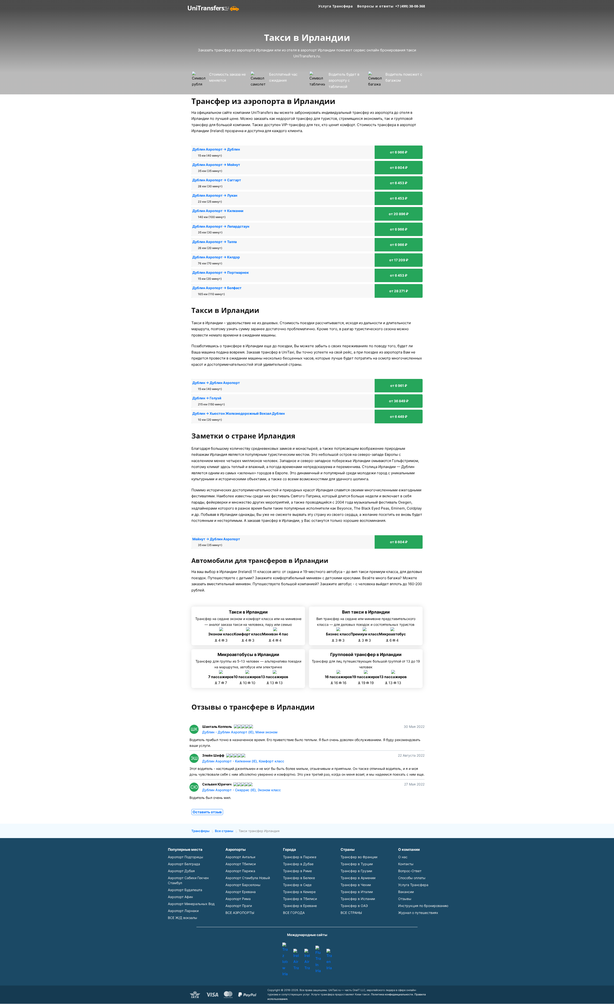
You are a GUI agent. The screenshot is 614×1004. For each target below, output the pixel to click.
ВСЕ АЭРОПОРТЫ (239, 913)
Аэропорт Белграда (184, 864)
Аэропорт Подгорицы (185, 857)
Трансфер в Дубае (298, 864)
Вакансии (406, 892)
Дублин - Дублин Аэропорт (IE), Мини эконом (239, 732)
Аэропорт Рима (238, 899)
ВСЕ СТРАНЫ (351, 913)
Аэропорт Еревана (240, 892)
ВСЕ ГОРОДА (294, 913)
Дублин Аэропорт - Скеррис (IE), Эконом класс (241, 790)
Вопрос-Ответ (409, 871)
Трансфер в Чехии (356, 885)
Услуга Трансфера (335, 6)
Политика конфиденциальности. (392, 994)
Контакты (405, 864)
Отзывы (404, 899)
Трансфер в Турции (357, 864)
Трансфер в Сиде (297, 885)
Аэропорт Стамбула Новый (247, 878)
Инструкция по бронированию (423, 906)
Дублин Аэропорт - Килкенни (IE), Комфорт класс (243, 761)
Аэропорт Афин (180, 897)
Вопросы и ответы (375, 6)
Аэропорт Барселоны (242, 885)
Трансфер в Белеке (299, 878)
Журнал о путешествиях (418, 913)
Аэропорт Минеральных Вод (191, 904)
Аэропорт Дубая (181, 871)
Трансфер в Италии (357, 892)
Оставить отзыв (207, 812)
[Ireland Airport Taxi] (296, 960)
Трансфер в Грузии (356, 871)
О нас (402, 857)
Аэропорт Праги (238, 906)
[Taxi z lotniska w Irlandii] (285, 960)
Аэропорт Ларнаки (183, 911)
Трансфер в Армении (358, 878)
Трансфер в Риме (297, 871)
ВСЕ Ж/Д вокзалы (182, 918)
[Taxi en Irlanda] (329, 960)
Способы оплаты (411, 878)
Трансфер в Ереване (300, 906)
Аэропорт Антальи (240, 857)
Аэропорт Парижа (240, 871)
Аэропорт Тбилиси (240, 864)
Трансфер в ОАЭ (354, 906)
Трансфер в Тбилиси (300, 899)
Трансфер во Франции (359, 857)
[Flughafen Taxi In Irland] (318, 960)
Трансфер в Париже (299, 857)
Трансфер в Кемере (299, 892)
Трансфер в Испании (358, 899)
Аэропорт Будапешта (185, 890)
